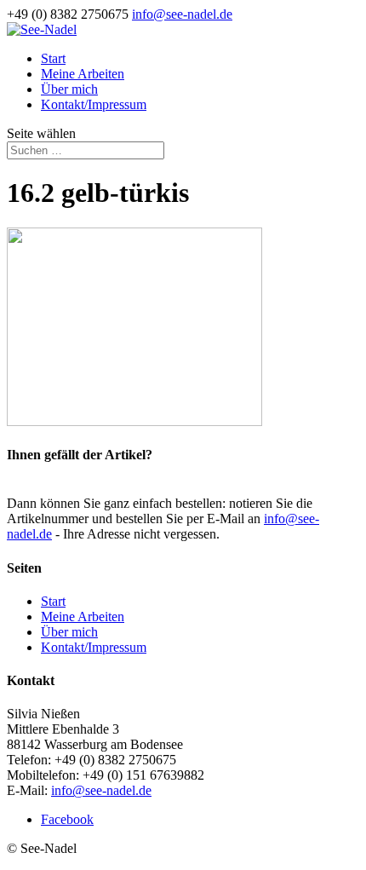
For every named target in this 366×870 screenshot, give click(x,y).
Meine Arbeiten (82, 73)
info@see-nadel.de (101, 790)
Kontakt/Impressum (93, 104)
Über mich (69, 89)
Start (53, 58)
